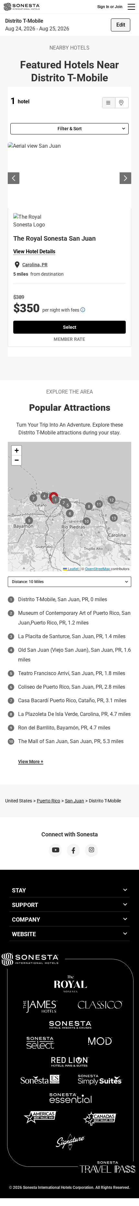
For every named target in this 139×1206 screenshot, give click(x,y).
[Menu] (131, 7)
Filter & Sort (70, 128)
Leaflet (73, 568)
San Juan (74, 800)
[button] (16, 450)
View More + (30, 761)
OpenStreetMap (97, 568)
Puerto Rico (48, 800)
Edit (120, 25)
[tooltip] (82, 309)
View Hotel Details (34, 251)
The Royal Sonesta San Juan (54, 238)
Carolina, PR (35, 264)
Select (69, 327)
